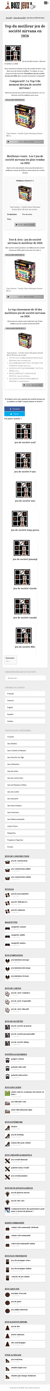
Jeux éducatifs (12, 799)
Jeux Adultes (12, 743)
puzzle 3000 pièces (19, 902)
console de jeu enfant (20, 1276)
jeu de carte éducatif (20, 1009)
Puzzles (10, 847)
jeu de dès (15, 1326)
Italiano (10, 721)
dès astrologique (18, 1343)
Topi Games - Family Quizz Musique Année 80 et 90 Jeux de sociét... (25, 354)
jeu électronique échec (21, 1260)
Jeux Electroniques (16, 1256)
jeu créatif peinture (19, 1176)
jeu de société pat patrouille (23, 1034)
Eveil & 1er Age (13, 1355)
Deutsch (10, 700)
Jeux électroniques (14, 805)
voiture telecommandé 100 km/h (24, 1227)
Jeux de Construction (17, 856)
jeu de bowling (17, 1135)
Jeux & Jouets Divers (16, 1322)
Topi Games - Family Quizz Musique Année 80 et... (24, 134)
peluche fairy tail (18, 1067)
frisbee (14, 1126)
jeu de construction (19, 861)
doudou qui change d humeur (23, 1376)
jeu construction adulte (21, 869)
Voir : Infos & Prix (26, 142)
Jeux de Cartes (13, 988)
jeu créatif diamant (19, 1159)
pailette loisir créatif (20, 1168)
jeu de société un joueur (21, 1026)
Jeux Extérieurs (13, 812)
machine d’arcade (19, 1293)
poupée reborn (17, 1059)
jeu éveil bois (17, 1359)
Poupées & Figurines (15, 840)
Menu (46, 3)
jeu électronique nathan (21, 1268)
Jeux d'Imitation (14, 955)
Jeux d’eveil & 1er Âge (15, 757)
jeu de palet (16, 1301)
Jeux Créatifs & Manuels (16, 750)
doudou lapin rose (19, 1367)
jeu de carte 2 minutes (20, 993)
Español (10, 714)
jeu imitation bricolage (21, 968)
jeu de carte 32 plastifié (21, 1001)
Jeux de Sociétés (14, 1021)
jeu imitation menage (20, 960)
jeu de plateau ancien (20, 1192)
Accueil (9, 18)
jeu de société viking (20, 1042)
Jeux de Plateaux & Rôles (17, 785)
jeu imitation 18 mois (20, 976)
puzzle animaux (18, 910)
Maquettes (11, 833)
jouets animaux (17, 1334)
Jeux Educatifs (13, 1087)
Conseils (10, 737)
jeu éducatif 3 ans (18, 1102)
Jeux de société (19, 18)
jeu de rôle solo (17, 1201)
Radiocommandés (14, 1223)
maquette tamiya (18, 943)
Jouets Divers (12, 826)
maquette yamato (18, 927)
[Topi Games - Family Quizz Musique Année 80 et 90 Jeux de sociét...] (25, 116)
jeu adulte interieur (19, 1310)
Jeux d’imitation (13, 764)
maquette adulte (18, 935)
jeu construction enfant (21, 877)
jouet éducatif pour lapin (21, 1110)
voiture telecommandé (20, 1235)
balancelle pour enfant (21, 1143)
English (10, 707)
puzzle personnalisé (20, 894)
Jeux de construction (15, 778)
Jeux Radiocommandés (16, 819)
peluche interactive (19, 1075)
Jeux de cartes (12, 771)
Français (10, 694)
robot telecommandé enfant (23, 1243)
